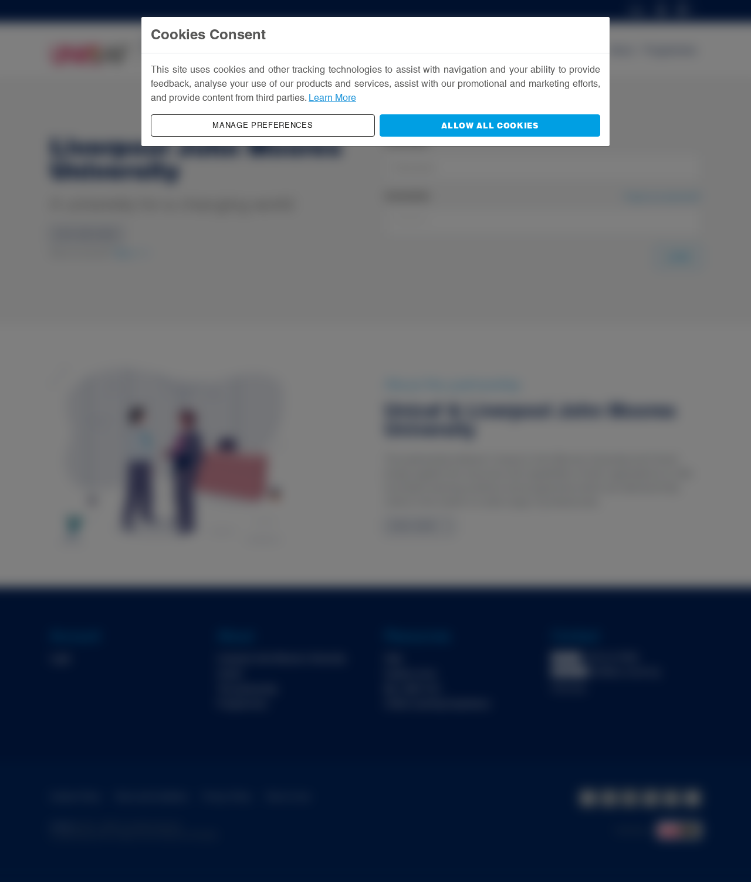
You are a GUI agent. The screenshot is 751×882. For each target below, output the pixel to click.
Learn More (332, 97)
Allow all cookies (489, 125)
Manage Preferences (262, 125)
